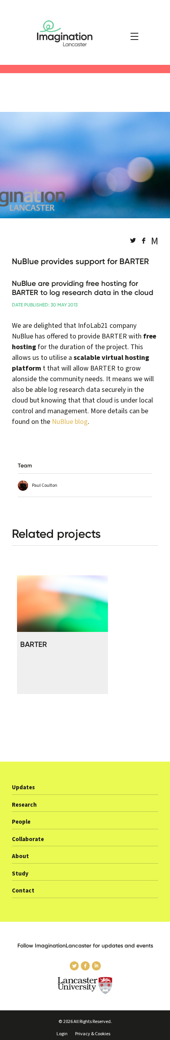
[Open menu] (134, 36)
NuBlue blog (70, 422)
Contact (23, 891)
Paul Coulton (44, 485)
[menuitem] (85, 789)
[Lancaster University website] (85, 986)
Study (20, 874)
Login (62, 1034)
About (20, 856)
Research (24, 805)
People (21, 822)
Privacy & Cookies (92, 1034)
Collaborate (28, 839)
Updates (23, 787)
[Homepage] (85, 32)
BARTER (33, 644)
